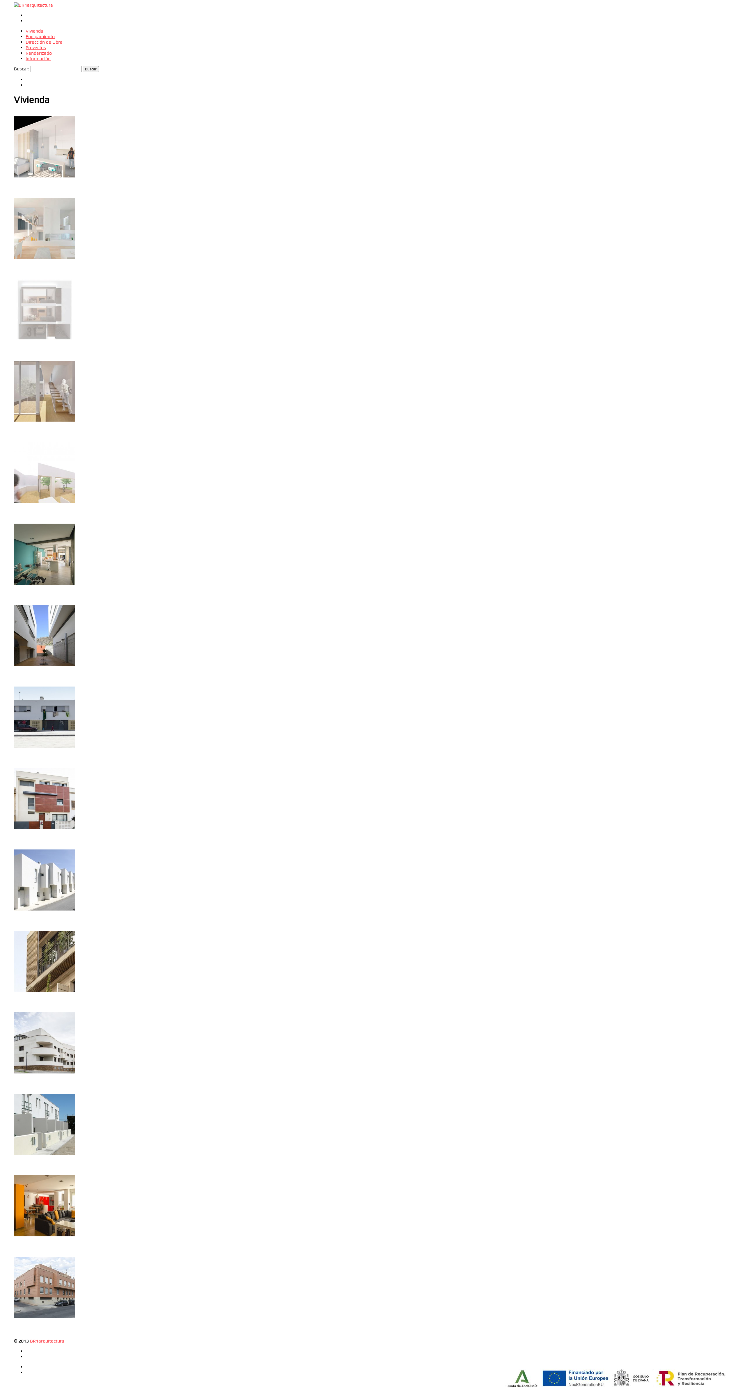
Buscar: (21, 69)
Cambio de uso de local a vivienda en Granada (40, 135)
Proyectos (36, 47)
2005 (18, 1260)
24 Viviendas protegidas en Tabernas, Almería (42, 618)
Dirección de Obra (44, 42)
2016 (18, 201)
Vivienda (34, 31)
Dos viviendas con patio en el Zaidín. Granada (44, 297)
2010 (18, 690)
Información (38, 58)
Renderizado (39, 53)
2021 (18, 120)
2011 (18, 608)
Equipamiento (40, 36)
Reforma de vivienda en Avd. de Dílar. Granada (43, 542)
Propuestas (33, 120)
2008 (18, 934)
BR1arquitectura (47, 1341)
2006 (18, 1178)
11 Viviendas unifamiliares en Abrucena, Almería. (41, 862)
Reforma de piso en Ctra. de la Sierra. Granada (43, 1193)
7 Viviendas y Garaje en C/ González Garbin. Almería (41, 944)
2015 (18, 527)
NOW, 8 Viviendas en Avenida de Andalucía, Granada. (37, 213)
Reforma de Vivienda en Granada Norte (39, 460)
